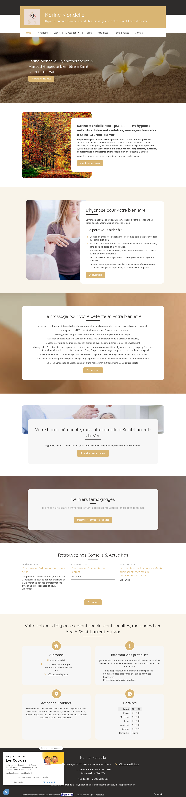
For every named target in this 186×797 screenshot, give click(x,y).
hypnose (125, 148)
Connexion (159, 794)
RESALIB (100, 794)
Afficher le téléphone (58, 674)
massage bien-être (120, 151)
